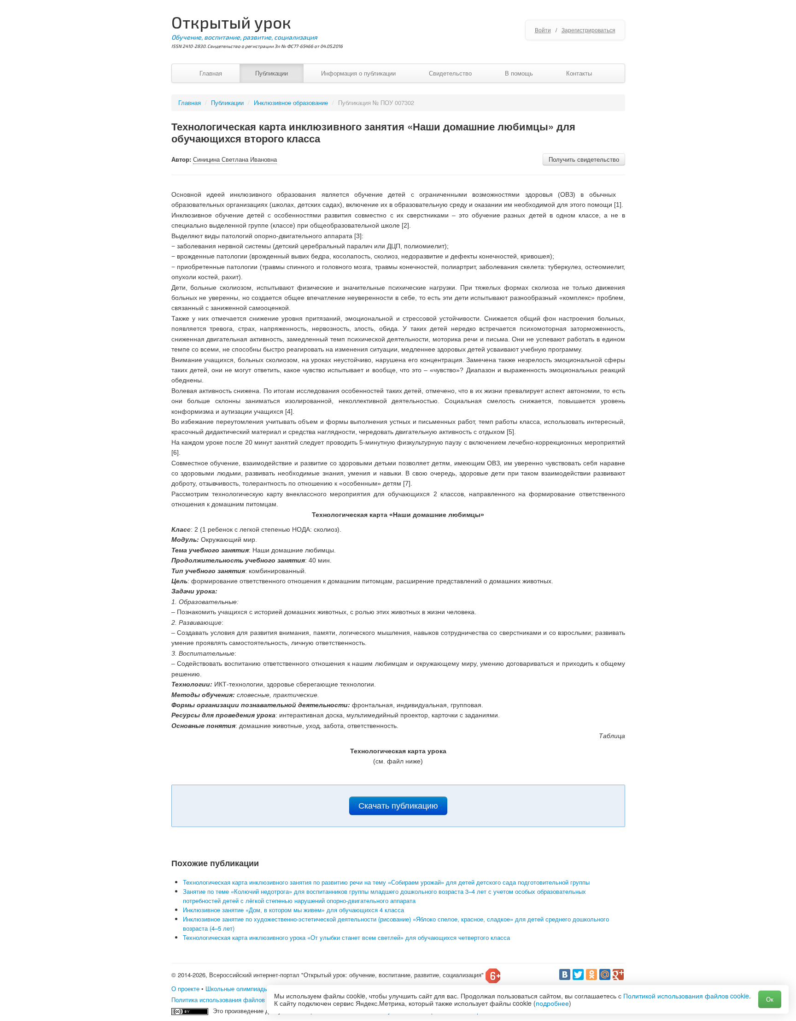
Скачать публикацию (398, 805)
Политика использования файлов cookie (227, 999)
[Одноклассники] (591, 974)
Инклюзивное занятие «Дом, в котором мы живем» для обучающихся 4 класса (293, 909)
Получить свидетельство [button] (584, 159)
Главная (210, 73)
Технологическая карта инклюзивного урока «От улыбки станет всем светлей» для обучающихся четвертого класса (346, 937)
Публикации (271, 73)
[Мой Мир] (604, 974)
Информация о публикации (358, 73)
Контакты (579, 73)
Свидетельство (450, 73)
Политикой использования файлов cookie (686, 995)
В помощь (519, 73)
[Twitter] (578, 974)
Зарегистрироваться (588, 30)
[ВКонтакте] (564, 974)
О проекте (185, 988)
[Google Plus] (618, 974)
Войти (543, 30)
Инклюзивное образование (291, 102)
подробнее (552, 1003)
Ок (769, 999)
